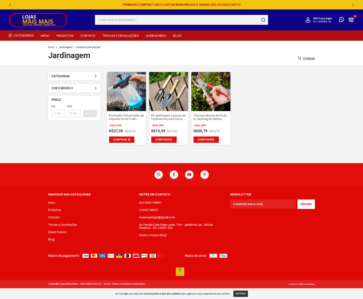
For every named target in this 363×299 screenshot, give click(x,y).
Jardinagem (65, 47)
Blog (177, 35)
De (53, 106)
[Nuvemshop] (302, 284)
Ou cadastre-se (322, 21)
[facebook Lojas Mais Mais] (174, 174)
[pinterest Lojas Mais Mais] (204, 174)
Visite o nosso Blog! (153, 235)
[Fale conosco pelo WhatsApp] (341, 20)
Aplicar (90, 113)
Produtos (65, 35)
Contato (87, 35)
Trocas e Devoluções (120, 35)
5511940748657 (150, 202)
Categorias (24, 35)
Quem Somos (156, 35)
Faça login (325, 18)
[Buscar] (263, 20)
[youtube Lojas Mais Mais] (189, 174)
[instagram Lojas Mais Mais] (158, 174)
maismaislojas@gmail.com (157, 217)
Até (69, 106)
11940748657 (148, 210)
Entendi (240, 293)
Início (45, 35)
